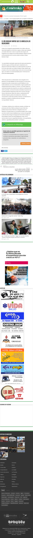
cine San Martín (5, 505)
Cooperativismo (3, 469)
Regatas (16, 501)
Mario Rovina (27, 495)
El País (1, 481)
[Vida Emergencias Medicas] (12, 305)
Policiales (14, 479)
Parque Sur (17, 497)
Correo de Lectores (4, 472)
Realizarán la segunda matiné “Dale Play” (12, 216)
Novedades (14, 477)
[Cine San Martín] (12, 294)
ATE (21, 497)
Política (13, 481)
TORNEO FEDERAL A (5, 503)
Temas (3, 490)
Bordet (12, 499)
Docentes (8, 501)
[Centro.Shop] (12, 327)
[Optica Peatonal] (12, 379)
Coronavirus (26, 493)
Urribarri (20, 499)
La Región (14, 474)
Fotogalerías (3, 486)
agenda (22, 495)
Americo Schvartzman (6, 493)
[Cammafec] (12, 317)
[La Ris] (12, 392)
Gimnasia (13, 493)
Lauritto (3, 501)
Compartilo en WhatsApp (14, 124)
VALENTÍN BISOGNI (14, 503)
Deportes (2, 477)
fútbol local (26, 503)
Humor (13, 465)
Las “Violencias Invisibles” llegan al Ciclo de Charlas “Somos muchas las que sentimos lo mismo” (15, 236)
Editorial (2, 479)
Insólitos (14, 467)
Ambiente (2, 462)
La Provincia (14, 472)
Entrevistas (2, 484)
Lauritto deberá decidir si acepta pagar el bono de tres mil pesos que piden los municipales (22, 170)
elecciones (21, 501)
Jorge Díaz (25, 497)
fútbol (12, 501)
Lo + (12, 490)
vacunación (18, 495)
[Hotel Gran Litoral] (12, 356)
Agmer (22, 493)
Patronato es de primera (9, 166)
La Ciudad (6, 18)
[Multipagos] (12, 369)
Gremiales (14, 462)
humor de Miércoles (6, 499)
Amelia (1, 465)
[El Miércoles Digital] (16, 8)
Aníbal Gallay (4, 497)
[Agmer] (12, 340)
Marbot (16, 499)
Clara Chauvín (26, 499)
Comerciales (3, 467)
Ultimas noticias (15, 484)
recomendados (11, 497)
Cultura (1, 474)
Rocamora (3, 495)
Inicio (1, 18)
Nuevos (8, 490)
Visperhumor (14, 486)
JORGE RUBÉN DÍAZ (10, 495)
